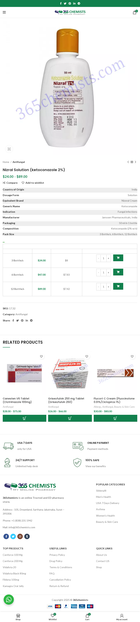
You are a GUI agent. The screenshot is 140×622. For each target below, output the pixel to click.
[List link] (35, 512)
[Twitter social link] (65, 3)
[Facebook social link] (61, 3)
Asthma (100, 509)
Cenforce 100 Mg (13, 554)
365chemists (10, 497)
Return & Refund (59, 586)
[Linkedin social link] (74, 3)
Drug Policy (55, 561)
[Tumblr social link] (27, 536)
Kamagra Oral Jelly (13, 586)
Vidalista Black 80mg (14, 573)
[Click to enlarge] (9, 149)
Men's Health (103, 496)
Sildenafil (101, 490)
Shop (99, 567)
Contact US (102, 561)
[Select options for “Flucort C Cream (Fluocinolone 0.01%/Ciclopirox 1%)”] (115, 418)
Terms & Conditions (60, 567)
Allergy (97, 406)
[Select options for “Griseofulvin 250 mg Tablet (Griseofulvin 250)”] (70, 418)
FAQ (52, 573)
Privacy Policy (57, 554)
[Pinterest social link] (69, 3)
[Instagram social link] (20, 536)
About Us (101, 554)
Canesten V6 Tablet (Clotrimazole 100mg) (17, 400)
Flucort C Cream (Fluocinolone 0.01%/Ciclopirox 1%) (114, 400)
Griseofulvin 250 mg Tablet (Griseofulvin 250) (66, 400)
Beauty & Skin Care (124, 406)
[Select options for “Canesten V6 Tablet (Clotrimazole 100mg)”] (24, 418)
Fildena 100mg (11, 579)
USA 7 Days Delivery (107, 503)
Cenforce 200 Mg (13, 561)
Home (6, 162)
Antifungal (19, 162)
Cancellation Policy (60, 579)
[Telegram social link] (79, 3)
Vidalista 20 (9, 567)
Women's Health (105, 515)
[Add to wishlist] (41, 356)
